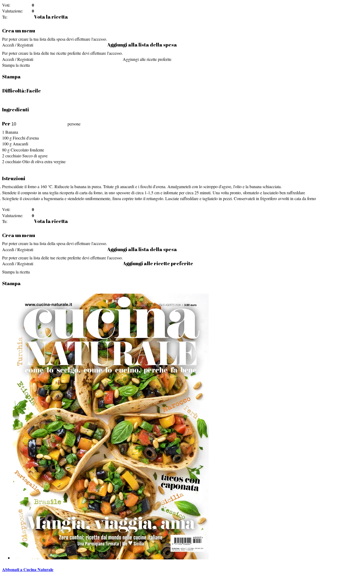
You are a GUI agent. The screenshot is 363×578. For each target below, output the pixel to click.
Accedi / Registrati (17, 45)
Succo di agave (35, 155)
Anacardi (20, 143)
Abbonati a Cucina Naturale (27, 569)
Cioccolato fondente (27, 150)
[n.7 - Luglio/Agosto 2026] (111, 557)
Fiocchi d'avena (26, 138)
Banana (11, 132)
